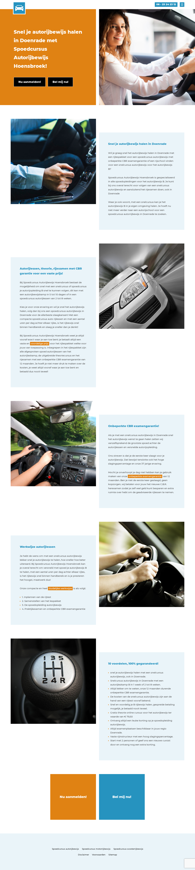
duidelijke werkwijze (60, 588)
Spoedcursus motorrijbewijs (96, 849)
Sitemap (112, 854)
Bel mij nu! (121, 797)
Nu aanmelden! (73, 797)
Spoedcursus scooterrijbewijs (128, 849)
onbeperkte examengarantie (145, 476)
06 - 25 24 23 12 (166, 4)
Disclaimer (83, 854)
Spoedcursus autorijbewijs (65, 849)
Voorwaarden (98, 854)
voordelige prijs (39, 343)
